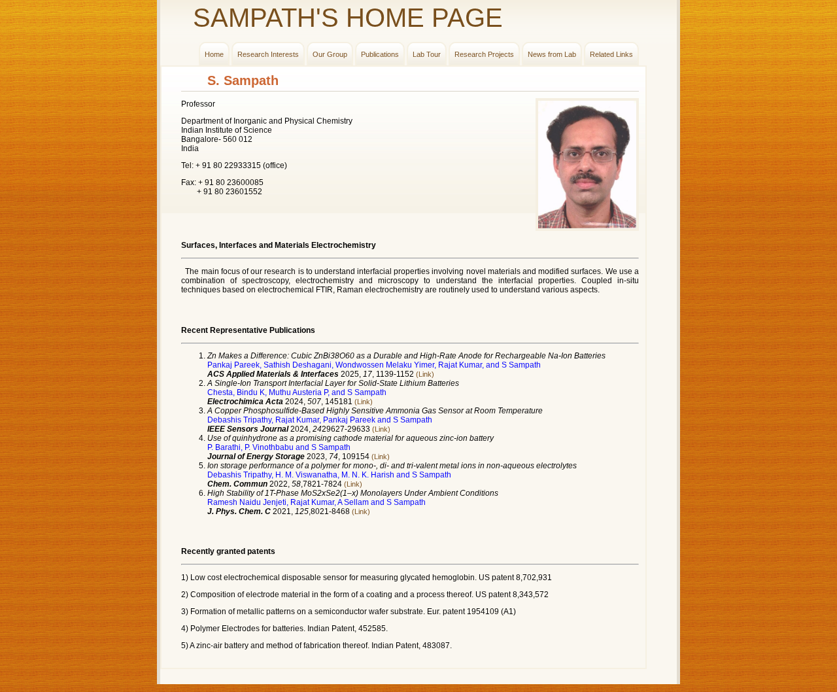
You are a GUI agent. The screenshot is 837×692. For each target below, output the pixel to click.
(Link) (425, 374)
